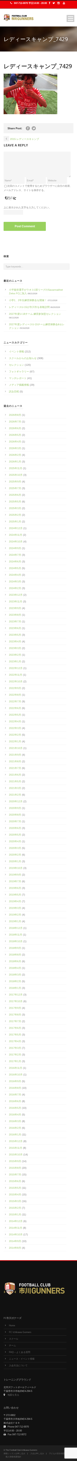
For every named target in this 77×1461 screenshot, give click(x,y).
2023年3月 (15, 648)
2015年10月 (16, 1154)
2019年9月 (15, 874)
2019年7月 (15, 881)
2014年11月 (15, 1227)
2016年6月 (15, 1101)
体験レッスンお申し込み (14, 1453)
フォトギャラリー (19, 371)
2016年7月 (15, 1094)
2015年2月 (15, 1207)
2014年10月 (16, 1234)
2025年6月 (15, 494)
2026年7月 (15, 421)
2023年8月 (15, 614)
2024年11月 (15, 534)
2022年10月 (16, 681)
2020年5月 (15, 834)
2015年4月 (15, 1194)
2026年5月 (15, 434)
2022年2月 (15, 734)
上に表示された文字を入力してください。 (27, 207)
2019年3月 (15, 908)
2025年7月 (15, 488)
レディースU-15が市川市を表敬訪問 (29, 307)
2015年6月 (15, 1181)
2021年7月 (15, 768)
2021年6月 (15, 774)
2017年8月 (15, 1014)
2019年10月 (16, 868)
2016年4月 (15, 1114)
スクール (13, 1339)
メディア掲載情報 (19, 384)
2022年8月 (15, 694)
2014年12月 (16, 1221)
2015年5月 (15, 1187)
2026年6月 (15, 428)
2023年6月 (15, 628)
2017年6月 (15, 1027)
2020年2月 (15, 854)
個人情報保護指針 (13, 1457)
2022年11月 (15, 674)
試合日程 (14, 391)
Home (12, 1325)
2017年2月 (15, 1054)
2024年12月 (16, 528)
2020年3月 (15, 848)
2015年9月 (15, 1161)
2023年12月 (16, 594)
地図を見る (13, 1395)
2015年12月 (16, 1141)
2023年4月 (15, 641)
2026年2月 (15, 454)
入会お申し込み (37, 1453)
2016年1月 (15, 1134)
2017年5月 (15, 1034)
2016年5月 (15, 1107)
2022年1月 (15, 741)
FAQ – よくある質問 (19, 1352)
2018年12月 (16, 928)
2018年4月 (15, 967)
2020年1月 (15, 861)
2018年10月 (16, 941)
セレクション (16, 364)
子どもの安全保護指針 (59, 1453)
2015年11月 (15, 1147)
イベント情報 (16, 351)
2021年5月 (15, 781)
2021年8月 (15, 761)
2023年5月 (15, 634)
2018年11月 (15, 934)
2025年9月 (15, 481)
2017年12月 (16, 994)
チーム (12, 1345)
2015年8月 (15, 1167)
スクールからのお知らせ (23, 358)
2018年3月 (15, 974)
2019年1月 (15, 921)
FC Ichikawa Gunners (20, 1332)
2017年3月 (15, 1047)
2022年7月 (15, 701)
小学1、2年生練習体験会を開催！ (28, 300)
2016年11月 (15, 1067)
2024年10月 (16, 541)
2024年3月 (15, 581)
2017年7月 (15, 1021)
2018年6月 (15, 961)
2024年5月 (15, 568)
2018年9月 (15, 948)
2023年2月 (15, 654)
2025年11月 (15, 468)
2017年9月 (15, 1007)
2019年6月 (15, 888)
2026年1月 (15, 461)
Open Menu (70, 18)
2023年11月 (15, 601)
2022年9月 (15, 688)
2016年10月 (16, 1074)
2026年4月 (15, 441)
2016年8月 (15, 1087)
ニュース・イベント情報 (22, 1359)
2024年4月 (15, 574)
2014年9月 (15, 1241)
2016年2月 (15, 1127)
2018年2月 (15, 981)
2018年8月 (15, 954)
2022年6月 (15, 708)
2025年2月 (15, 514)
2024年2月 (15, 588)
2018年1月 (15, 987)
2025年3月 (15, 508)
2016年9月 (15, 1081)
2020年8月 (15, 814)
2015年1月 (15, 1214)
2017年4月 (15, 1041)
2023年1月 (15, 661)
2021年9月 (15, 754)
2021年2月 (15, 794)
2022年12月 (16, 668)
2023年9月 (15, 608)
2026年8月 (15, 414)
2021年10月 (16, 748)
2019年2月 (15, 914)
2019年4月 (15, 901)
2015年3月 (15, 1201)
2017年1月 (15, 1061)
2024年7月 (15, 554)
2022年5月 (15, 714)
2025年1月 (15, 521)
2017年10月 (16, 1001)
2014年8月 (15, 1247)
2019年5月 (15, 894)
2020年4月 (15, 841)
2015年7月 (15, 1174)
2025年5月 (15, 501)
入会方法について (18, 1365)
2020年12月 (16, 801)
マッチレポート (18, 378)
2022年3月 (15, 728)
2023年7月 (15, 621)
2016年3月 (15, 1121)
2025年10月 (16, 474)
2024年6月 (15, 561)
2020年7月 (15, 821)
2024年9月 (15, 548)
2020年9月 (15, 808)
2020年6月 (15, 828)
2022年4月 (15, 721)
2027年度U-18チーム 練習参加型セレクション (35, 313)
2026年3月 (15, 448)
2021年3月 (15, 788)
